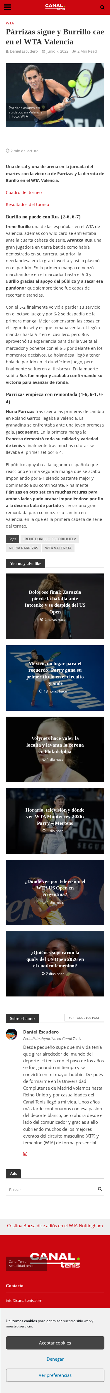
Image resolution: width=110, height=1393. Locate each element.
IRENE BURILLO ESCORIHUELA (49, 538)
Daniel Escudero (24, 51)
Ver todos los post (84, 1018)
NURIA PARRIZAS (23, 548)
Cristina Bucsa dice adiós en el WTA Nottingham (55, 1225)
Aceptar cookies (55, 1343)
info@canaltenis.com (24, 1300)
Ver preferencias (55, 1375)
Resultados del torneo (27, 204)
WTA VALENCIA (58, 548)
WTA (10, 23)
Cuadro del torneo (24, 192)
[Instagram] (25, 1154)
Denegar (55, 1359)
